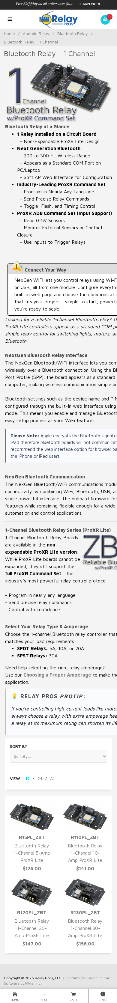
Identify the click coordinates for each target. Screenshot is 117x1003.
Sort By (18, 746)
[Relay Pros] (58, 19)
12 (27, 778)
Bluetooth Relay (72, 33)
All (52, 778)
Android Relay (36, 33)
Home (9, 33)
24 (40, 778)
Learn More (90, 3)
